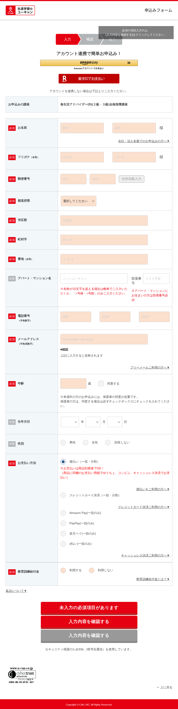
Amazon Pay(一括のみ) (85, 513)
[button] (89, 65)
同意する (113, 383)
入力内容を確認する (89, 621)
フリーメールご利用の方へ (148, 367)
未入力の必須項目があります (89, 607)
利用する (75, 570)
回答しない (121, 442)
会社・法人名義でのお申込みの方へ (142, 141)
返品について (15, 591)
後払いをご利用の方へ (151, 489)
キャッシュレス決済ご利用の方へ (144, 555)
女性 (95, 442)
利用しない (105, 570)
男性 (72, 442)
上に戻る (166, 687)
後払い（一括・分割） (84, 461)
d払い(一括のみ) (80, 543)
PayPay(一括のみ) (81, 523)
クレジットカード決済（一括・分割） (95, 495)
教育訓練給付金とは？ (151, 579)
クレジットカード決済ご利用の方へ (142, 507)
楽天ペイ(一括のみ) (82, 533)
